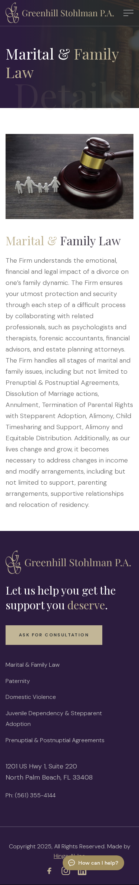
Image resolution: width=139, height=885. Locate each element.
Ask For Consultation (54, 635)
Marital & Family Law (33, 665)
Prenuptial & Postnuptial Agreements (55, 740)
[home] (61, 13)
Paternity (18, 681)
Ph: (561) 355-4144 (31, 795)
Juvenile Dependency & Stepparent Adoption (54, 718)
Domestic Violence (31, 697)
